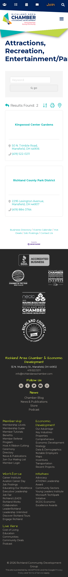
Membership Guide (14, 428)
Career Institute (12, 477)
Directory (8, 452)
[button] (7, 105)
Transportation (44, 463)
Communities (10, 536)
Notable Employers (47, 453)
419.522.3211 (34, 370)
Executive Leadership (15, 491)
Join (51, 4)
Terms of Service (36, 573)
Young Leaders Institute (50, 491)
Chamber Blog (34, 397)
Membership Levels (14, 424)
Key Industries (44, 432)
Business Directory (20, 229)
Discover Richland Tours (16, 515)
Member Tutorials (13, 431)
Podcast (34, 409)
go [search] (35, 87)
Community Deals (13, 540)
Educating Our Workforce (17, 488)
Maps (39, 456)
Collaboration (10, 505)
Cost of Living (10, 529)
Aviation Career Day (14, 481)
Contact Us (46, 233)
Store (34, 405)
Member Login (11, 462)
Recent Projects (45, 466)
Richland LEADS (12, 498)
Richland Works (11, 501)
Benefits (8, 435)
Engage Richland (12, 519)
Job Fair (7, 494)
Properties (42, 435)
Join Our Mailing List (14, 459)
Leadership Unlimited (15, 512)
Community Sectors (47, 488)
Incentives (42, 460)
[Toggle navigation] (63, 4)
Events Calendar (42, 229)
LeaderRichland (12, 508)
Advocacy (41, 477)
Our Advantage (44, 428)
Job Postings (31, 233)
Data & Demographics (48, 449)
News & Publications (34, 401)
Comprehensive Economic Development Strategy (50, 443)
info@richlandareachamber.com (34, 373)
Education (8, 533)
